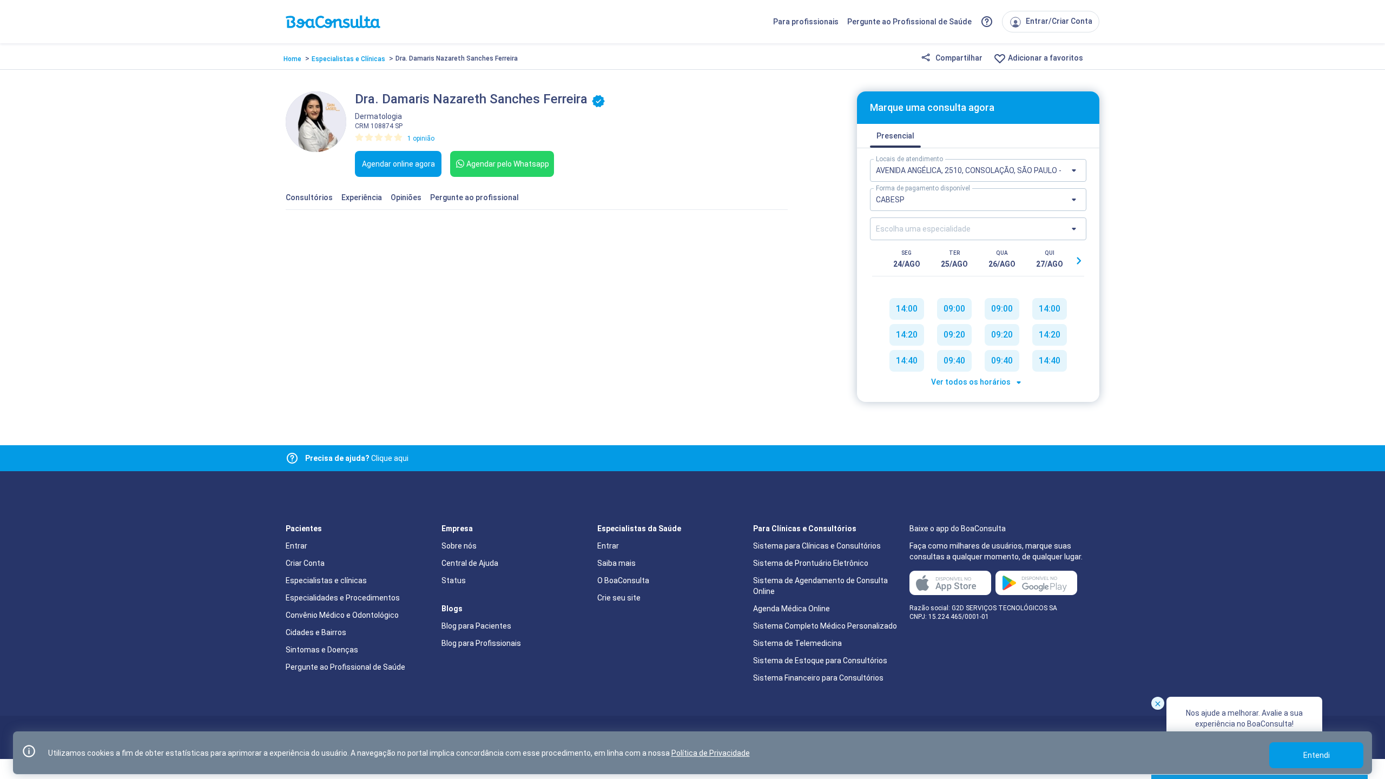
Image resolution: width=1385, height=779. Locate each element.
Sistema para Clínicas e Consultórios (817, 546)
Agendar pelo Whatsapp (507, 164)
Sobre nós (459, 546)
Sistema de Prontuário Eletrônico (810, 563)
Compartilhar (958, 58)
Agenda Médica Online (791, 608)
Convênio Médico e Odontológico (342, 615)
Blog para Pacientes (476, 626)
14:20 (907, 334)
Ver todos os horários (971, 382)
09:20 (954, 334)
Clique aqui (356, 458)
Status (453, 580)
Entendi (1316, 755)
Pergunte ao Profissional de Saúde (909, 21)
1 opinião (420, 138)
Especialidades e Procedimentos (343, 597)
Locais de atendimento (909, 159)
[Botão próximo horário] (1078, 260)
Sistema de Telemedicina (797, 643)
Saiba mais (616, 563)
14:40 (907, 360)
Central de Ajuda (469, 563)
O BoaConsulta (623, 580)
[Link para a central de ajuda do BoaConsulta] (986, 21)
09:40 (954, 360)
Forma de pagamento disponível (923, 188)
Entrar (296, 546)
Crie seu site (619, 597)
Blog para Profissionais (481, 643)
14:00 (907, 308)
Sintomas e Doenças (322, 649)
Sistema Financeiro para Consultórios (818, 678)
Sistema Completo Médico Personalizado (825, 626)
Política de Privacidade (710, 753)
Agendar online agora (398, 164)
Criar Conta (305, 563)
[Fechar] (1157, 703)
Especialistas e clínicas (326, 580)
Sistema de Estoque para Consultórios (820, 660)
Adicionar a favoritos (1044, 58)
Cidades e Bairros (316, 632)
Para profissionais (806, 21)
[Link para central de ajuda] (292, 458)
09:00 (954, 308)
